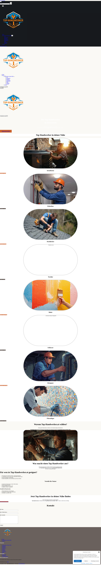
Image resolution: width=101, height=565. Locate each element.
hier (8, 561)
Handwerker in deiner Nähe (8, 76)
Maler (3, 552)
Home (3, 74)
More (3, 75)
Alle (7, 77)
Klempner (3, 549)
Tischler (7, 83)
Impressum (90, 563)
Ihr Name (1, 509)
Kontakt (5, 84)
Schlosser (3, 550)
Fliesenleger (8, 80)
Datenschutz (87, 563)
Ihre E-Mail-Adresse (3, 512)
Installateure (8, 81)
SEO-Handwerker (22, 563)
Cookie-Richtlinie (83, 563)
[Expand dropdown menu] (14, 76)
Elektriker (8, 79)
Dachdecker (8, 78)
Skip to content (2, 0)
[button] (98, 552)
